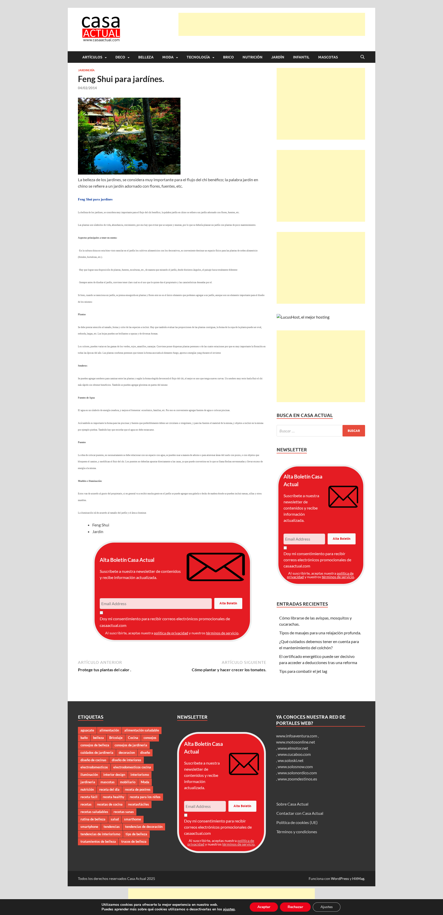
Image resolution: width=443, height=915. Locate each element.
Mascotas (328, 57)
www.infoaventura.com (297, 735)
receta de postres (137, 789)
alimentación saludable (141, 730)
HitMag (358, 878)
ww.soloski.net (291, 760)
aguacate (87, 730)
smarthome (132, 819)
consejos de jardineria (131, 745)
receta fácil (88, 797)
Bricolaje (116, 738)
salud (115, 819)
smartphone (89, 827)
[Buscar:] (321, 430)
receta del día (109, 789)
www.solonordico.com (297, 772)
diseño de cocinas (93, 760)
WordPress (340, 878)
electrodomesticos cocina (132, 767)
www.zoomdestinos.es (297, 778)
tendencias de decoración (144, 827)
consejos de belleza (94, 745)
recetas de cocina (110, 804)
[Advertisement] (271, 24)
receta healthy (113, 797)
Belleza (146, 57)
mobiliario (127, 782)
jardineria (87, 782)
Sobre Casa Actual (292, 803)
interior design (114, 774)
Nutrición (253, 57)
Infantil (301, 57)
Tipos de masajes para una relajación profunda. (320, 632)
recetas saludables (94, 812)
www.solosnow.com (295, 766)
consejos (150, 738)
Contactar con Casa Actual (299, 813)
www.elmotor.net (293, 748)
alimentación (109, 730)
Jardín (277, 57)
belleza (98, 738)
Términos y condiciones (296, 831)
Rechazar (295, 906)
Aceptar (263, 906)
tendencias (112, 827)
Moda (168, 57)
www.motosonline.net (295, 741)
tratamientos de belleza (98, 841)
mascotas (107, 782)
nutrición (87, 789)
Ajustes (326, 906)
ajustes (229, 909)
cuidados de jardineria (96, 752)
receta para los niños (145, 797)
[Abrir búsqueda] (362, 57)
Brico (228, 57)
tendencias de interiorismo (100, 834)
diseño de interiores (126, 760)
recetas (86, 804)
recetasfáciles (138, 804)
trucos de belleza (133, 841)
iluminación (89, 774)
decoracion (127, 752)
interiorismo (139, 774)
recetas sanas (124, 812)
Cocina (133, 738)
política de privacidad (171, 633)
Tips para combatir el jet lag (303, 671)
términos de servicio (222, 633)
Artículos (92, 57)
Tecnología (198, 57)
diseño (145, 752)
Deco (120, 57)
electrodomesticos (94, 767)
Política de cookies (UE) (297, 822)
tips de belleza (136, 834)
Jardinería (86, 70)
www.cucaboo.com (294, 754)
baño (84, 738)
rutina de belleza (92, 819)
